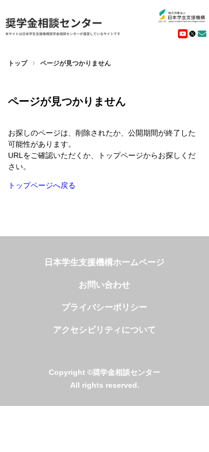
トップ (17, 63)
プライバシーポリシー (104, 307)
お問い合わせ (104, 284)
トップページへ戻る (42, 185)
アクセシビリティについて (104, 329)
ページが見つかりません (75, 63)
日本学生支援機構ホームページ (104, 262)
